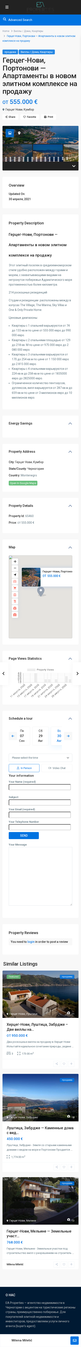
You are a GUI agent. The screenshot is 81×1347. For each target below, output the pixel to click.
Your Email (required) (22, 809)
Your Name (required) (22, 781)
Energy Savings (20, 423)
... (73, 1046)
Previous (13, 736)
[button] (49, 599)
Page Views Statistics (25, 659)
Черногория (35, 468)
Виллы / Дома (22, 31)
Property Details (21, 506)
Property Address (22, 452)
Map (12, 547)
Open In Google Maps (23, 483)
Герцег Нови (14, 109)
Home (5, 31)
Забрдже (32, 1117)
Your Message (18, 844)
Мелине (31, 1220)
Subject (13, 797)
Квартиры (37, 31)
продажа (10, 52)
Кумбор (29, 109)
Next (68, 736)
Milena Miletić (22, 1340)
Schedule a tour (21, 718)
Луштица (31, 1013)
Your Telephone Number (24, 821)
